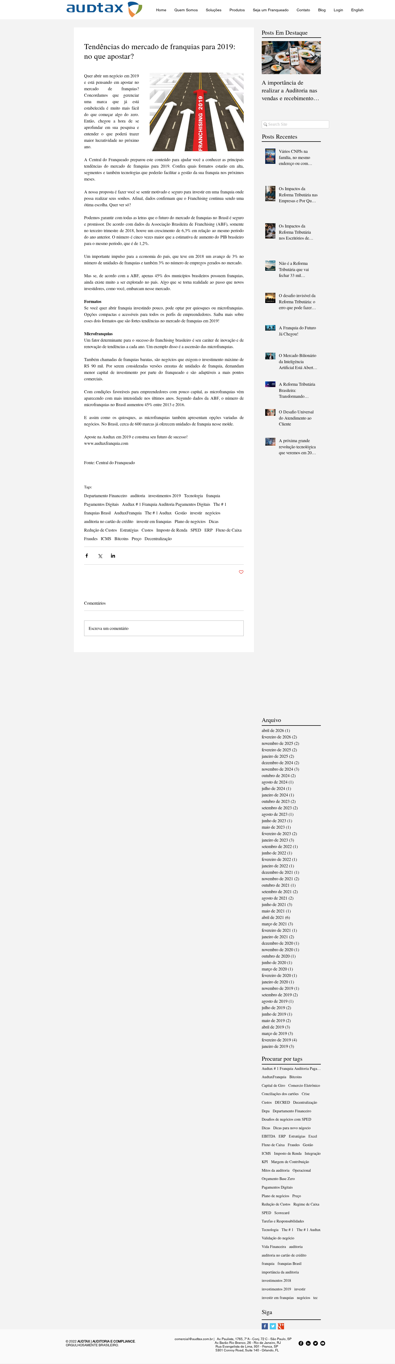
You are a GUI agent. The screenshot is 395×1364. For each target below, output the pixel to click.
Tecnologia (193, 495)
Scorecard (281, 1212)
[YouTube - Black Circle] (322, 1343)
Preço (136, 538)
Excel (312, 1136)
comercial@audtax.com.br (194, 1339)
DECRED (282, 1102)
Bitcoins (121, 538)
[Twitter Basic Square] (273, 1326)
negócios (212, 512)
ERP (208, 530)
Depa (266, 1110)
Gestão (181, 512)
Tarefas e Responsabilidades (283, 1221)
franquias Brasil (97, 512)
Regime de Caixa (306, 1204)
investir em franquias (154, 521)
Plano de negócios (190, 521)
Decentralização (158, 538)
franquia (213, 495)
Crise (306, 1093)
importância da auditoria (280, 1272)
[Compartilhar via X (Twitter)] (99, 555)
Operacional (302, 1170)
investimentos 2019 (164, 495)
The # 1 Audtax (158, 512)
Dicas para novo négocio (292, 1127)
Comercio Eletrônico (304, 1085)
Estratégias (129, 530)
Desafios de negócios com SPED (286, 1119)
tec (315, 1297)
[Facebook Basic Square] (265, 1326)
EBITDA (268, 1136)
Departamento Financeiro (105, 495)
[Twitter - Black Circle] (315, 1343)
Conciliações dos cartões (280, 1093)
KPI (265, 1161)
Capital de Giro (273, 1085)
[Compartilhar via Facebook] (86, 555)
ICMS (106, 538)
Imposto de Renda (171, 530)
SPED (196, 530)
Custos (147, 530)
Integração (313, 1153)
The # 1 (220, 504)
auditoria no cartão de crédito (108, 521)
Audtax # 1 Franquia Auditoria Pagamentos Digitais (166, 504)
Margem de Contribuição (290, 1161)
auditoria (137, 495)
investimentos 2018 (276, 1280)
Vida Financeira (274, 1246)
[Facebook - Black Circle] (301, 1343)
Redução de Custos (100, 530)
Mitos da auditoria (275, 1170)
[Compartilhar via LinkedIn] (113, 555)
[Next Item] (312, 57)
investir (196, 512)
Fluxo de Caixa (229, 530)
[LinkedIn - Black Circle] (308, 1343)
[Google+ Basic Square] (281, 1326)
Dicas (213, 521)
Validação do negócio (278, 1237)
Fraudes (91, 538)
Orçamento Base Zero (278, 1178)
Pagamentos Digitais (101, 504)
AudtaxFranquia (128, 512)
